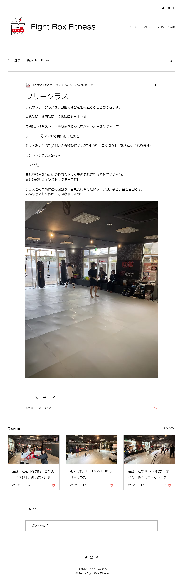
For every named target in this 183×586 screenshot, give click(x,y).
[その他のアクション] (155, 85)
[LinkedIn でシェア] (44, 397)
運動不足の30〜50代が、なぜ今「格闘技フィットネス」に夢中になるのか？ (149, 475)
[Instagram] (168, 8)
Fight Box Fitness (38, 60)
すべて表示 (169, 428)
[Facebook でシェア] (27, 397)
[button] (171, 60)
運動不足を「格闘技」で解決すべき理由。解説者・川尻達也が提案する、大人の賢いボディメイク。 (33, 475)
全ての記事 (14, 60)
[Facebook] (173, 8)
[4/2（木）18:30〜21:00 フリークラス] (91, 449)
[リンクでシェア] (53, 397)
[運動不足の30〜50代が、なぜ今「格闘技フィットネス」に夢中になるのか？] (149, 449)
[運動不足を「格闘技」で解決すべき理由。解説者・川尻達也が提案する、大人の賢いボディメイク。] (33, 449)
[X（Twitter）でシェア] (36, 397)
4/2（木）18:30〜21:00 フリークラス (91, 474)
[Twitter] (163, 8)
